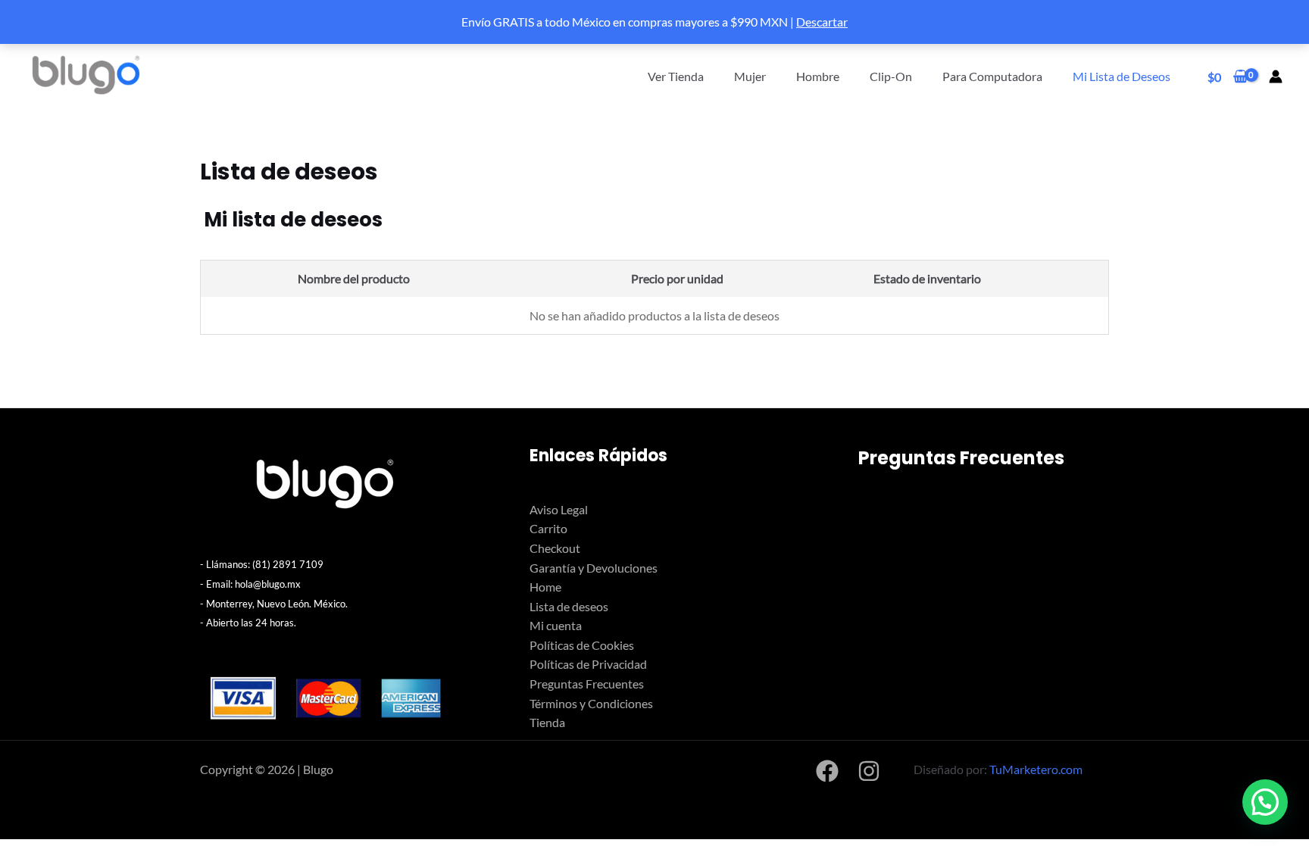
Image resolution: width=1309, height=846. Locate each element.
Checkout (555, 548)
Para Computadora (992, 76)
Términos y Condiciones (591, 703)
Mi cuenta (556, 625)
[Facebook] (827, 771)
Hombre (817, 76)
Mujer (750, 76)
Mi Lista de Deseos (1121, 76)
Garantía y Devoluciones (594, 567)
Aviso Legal (559, 509)
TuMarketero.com (1036, 769)
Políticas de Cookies (582, 645)
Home (545, 586)
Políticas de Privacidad (588, 664)
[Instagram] (869, 771)
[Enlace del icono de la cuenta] (1275, 76)
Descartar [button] (822, 21)
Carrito (548, 528)
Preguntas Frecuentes (587, 683)
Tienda (547, 722)
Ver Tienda (676, 76)
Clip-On (891, 76)
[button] (1265, 802)
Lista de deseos (569, 606)
